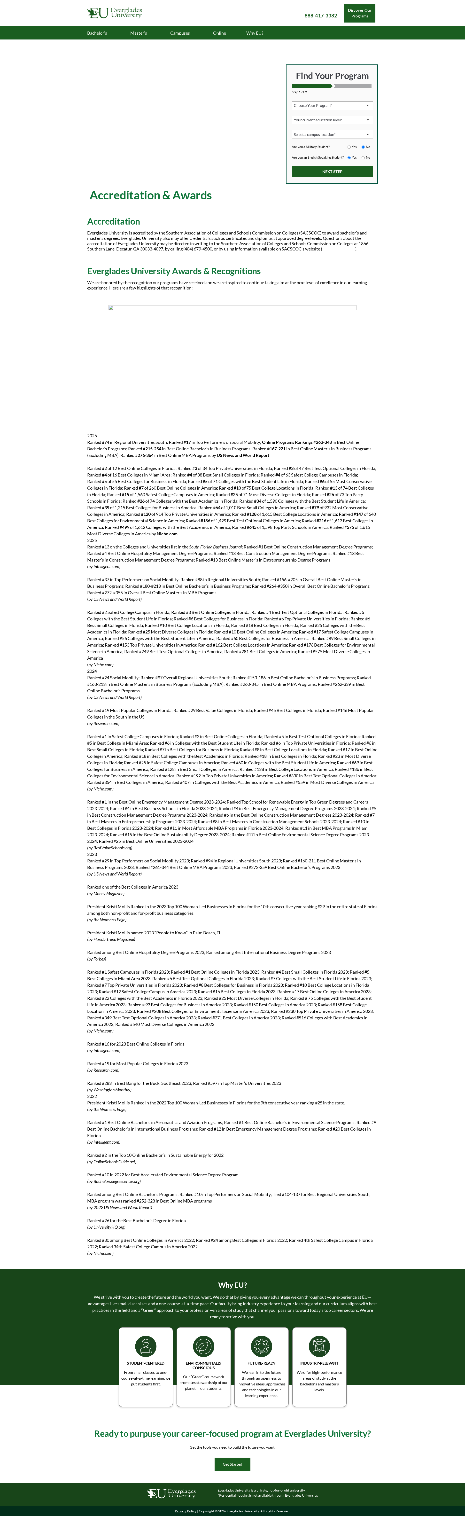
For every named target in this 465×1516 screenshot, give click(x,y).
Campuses (180, 33)
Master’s (138, 33)
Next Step (332, 171)
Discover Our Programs (360, 13)
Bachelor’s (97, 33)
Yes (354, 147)
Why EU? (254, 33)
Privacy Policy (185, 1511)
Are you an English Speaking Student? (318, 157)
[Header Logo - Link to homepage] (121, 13)
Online (219, 33)
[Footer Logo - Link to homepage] (177, 1494)
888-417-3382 (321, 15)
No (368, 147)
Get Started (232, 1464)
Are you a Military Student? (311, 147)
